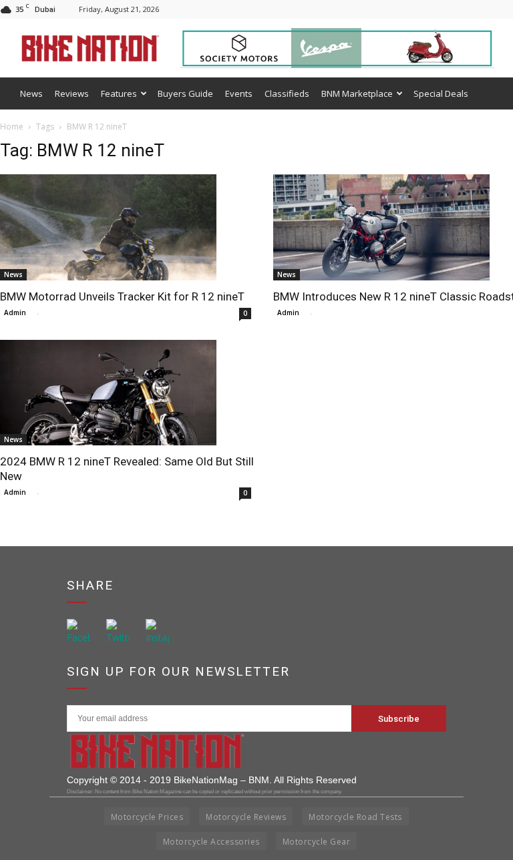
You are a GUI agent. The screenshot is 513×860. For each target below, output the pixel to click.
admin (15, 312)
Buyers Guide (185, 93)
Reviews (72, 93)
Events (238, 93)
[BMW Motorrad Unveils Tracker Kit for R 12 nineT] (127, 227)
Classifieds (287, 93)
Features (119, 93)
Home (11, 126)
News (31, 93)
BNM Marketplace (357, 93)
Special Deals (440, 93)
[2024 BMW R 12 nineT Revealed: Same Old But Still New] (127, 393)
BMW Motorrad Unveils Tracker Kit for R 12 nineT (122, 296)
